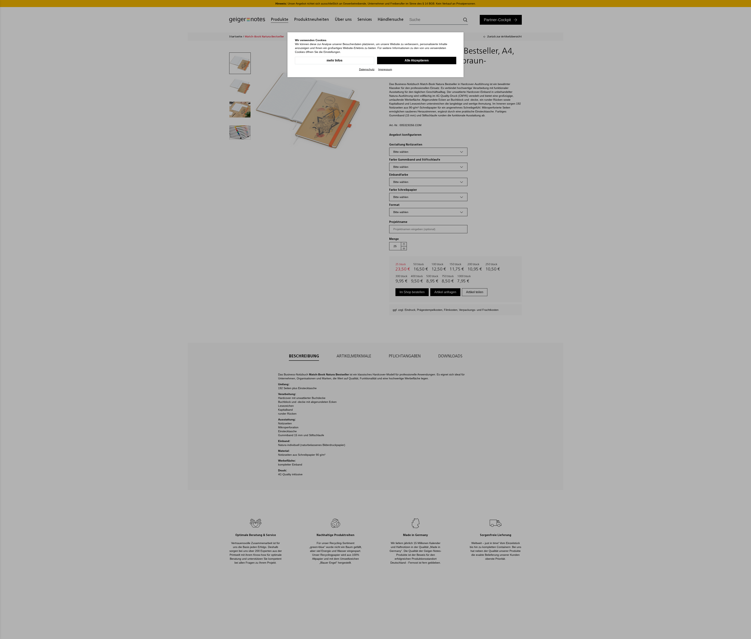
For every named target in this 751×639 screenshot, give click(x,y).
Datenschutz (367, 69)
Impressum (385, 69)
